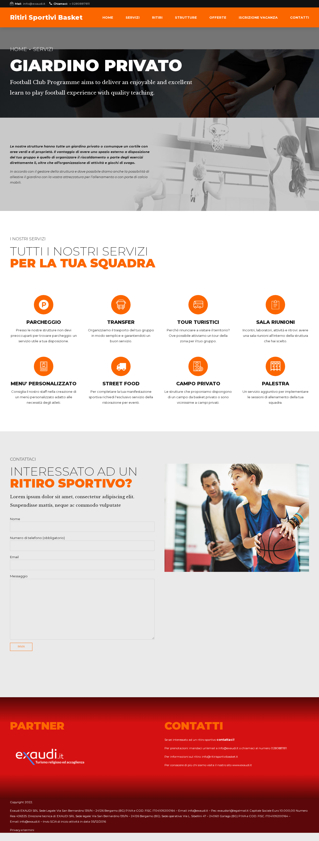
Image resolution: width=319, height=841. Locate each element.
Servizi (133, 17)
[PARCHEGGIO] (43, 304)
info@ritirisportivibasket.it (220, 756)
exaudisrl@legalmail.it (233, 810)
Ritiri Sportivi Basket (46, 17)
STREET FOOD (121, 384)
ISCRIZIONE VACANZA (258, 17)
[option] (236, 518)
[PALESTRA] (275, 366)
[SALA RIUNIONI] (275, 304)
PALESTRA (275, 384)
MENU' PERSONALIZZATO (44, 384)
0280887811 (279, 748)
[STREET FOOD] (121, 366)
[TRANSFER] (121, 304)
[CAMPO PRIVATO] (198, 366)
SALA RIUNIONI (275, 322)
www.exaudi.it (242, 765)
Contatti (299, 17)
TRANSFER (121, 322)
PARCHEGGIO (43, 322)
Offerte (217, 17)
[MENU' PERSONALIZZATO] (43, 366)
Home (107, 17)
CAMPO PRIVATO (198, 384)
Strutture (186, 17)
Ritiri (157, 17)
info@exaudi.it (228, 748)
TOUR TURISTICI (198, 322)
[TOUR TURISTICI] (198, 304)
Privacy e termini (22, 830)
